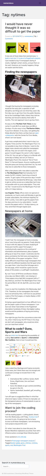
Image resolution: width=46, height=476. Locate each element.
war (11, 445)
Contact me (33, 417)
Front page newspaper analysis (23, 441)
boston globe (15, 443)
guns (22, 443)
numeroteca (8, 3)
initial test (14, 335)
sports (7, 445)
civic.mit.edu (21, 437)
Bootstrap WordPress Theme (24, 473)
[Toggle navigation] (40, 3)
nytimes (34, 443)
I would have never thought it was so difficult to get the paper (23, 27)
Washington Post (19, 445)
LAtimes (28, 443)
